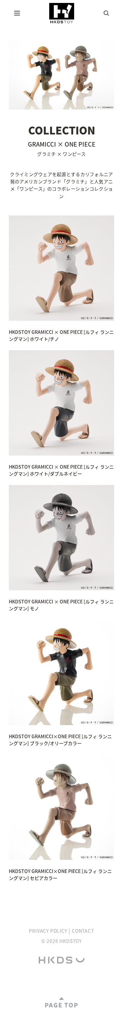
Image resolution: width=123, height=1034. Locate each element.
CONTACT (83, 930)
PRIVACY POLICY (48, 930)
